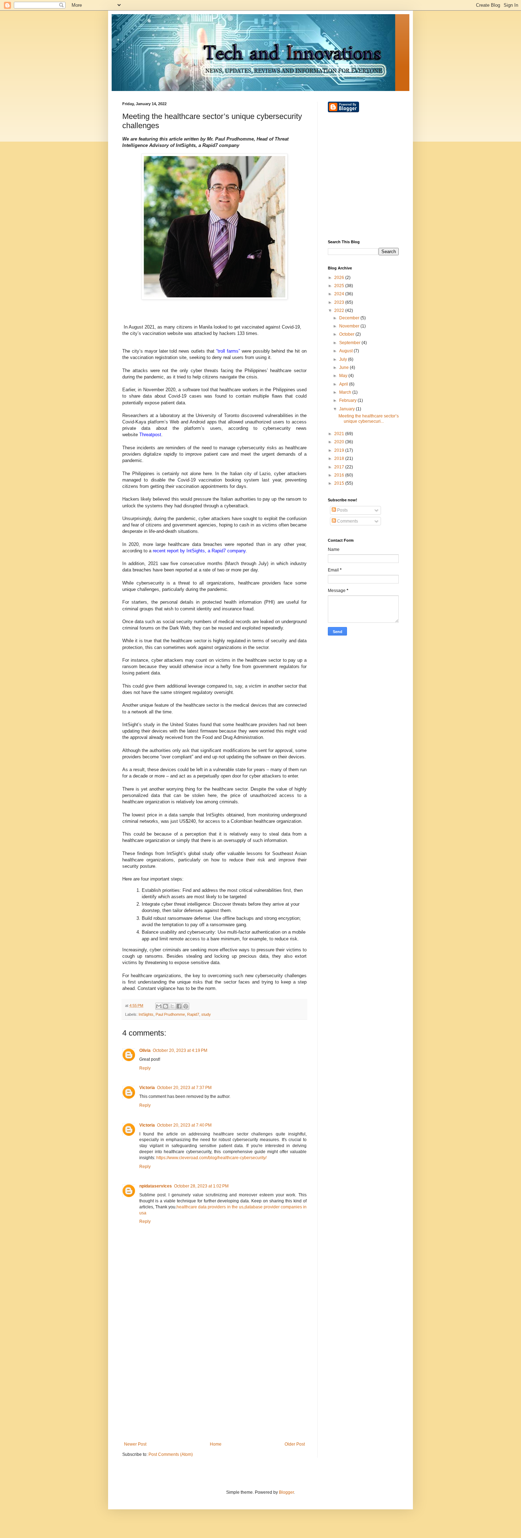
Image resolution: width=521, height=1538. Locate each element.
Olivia (145, 1050)
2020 (339, 441)
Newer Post (135, 1444)
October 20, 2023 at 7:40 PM (184, 1125)
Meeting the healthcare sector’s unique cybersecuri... (368, 418)
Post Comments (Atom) (171, 1454)
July (343, 359)
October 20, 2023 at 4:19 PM (180, 1050)
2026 (339, 277)
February (348, 400)
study (206, 1014)
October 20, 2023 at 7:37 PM (184, 1087)
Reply (145, 1068)
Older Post (295, 1444)
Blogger (286, 1492)
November (349, 326)
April (344, 384)
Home (216, 1444)
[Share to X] (172, 1006)
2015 (339, 483)
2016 (339, 475)
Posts (342, 510)
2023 (339, 302)
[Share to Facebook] (179, 1006)
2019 (339, 450)
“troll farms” (228, 351)
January (347, 408)
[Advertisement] (214, 1383)
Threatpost (150, 434)
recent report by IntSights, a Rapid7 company (199, 550)
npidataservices (155, 1186)
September (350, 342)
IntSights (146, 1014)
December (349, 317)
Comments (347, 521)
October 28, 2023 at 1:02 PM (201, 1186)
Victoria (147, 1087)
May (343, 375)
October (347, 334)
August (346, 350)
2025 (339, 285)
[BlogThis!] (165, 1006)
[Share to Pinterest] (185, 1006)
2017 (339, 467)
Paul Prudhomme (170, 1014)
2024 (339, 293)
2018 (339, 458)
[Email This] (158, 1006)
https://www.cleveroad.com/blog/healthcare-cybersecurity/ (211, 1157)
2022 (339, 310)
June (344, 367)
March (345, 392)
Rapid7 (193, 1014)
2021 (339, 433)
